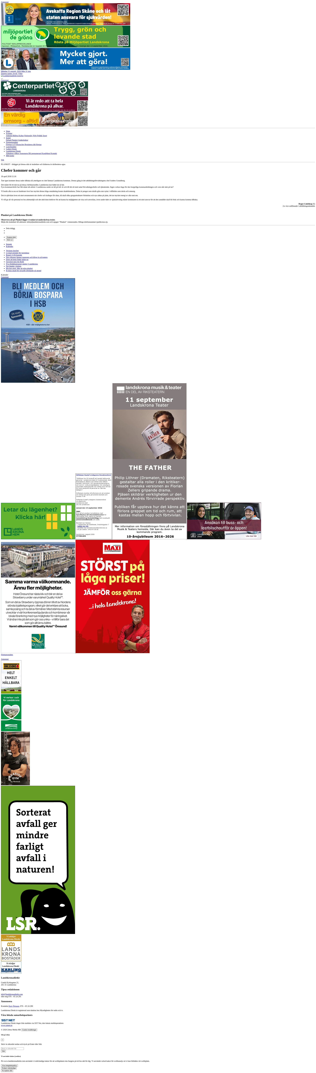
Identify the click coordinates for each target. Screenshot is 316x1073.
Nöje (35, 136)
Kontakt (54, 153)
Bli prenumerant (35, 153)
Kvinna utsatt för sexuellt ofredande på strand (23, 271)
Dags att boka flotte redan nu (17, 259)
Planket (15, 140)
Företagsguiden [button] (12, 142)
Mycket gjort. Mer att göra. (19, 268)
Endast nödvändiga (9, 1068)
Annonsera (24, 153)
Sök (3, 1051)
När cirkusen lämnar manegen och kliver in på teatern (27, 257)
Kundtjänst (46, 153)
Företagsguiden (7, 655)
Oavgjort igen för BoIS (15, 262)
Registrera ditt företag (33, 144)
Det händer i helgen (13, 266)
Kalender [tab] (9, 246)
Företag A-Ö (11, 144)
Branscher (20, 144)
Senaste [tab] (9, 244)
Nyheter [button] (9, 133)
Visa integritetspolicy (9, 1065)
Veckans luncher (12, 251)
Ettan (8, 131)
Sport (45, 136)
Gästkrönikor (23, 140)
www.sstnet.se (6, 1025)
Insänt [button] (8, 138)
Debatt (9, 140)
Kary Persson (14, 1006)
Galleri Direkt (11, 149)
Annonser (5, 2)
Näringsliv (28, 136)
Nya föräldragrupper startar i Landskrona (22, 264)
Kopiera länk (11, 237)
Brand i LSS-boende (14, 255)
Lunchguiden (11, 147)
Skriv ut (9, 240)
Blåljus (16, 136)
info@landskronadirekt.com (12, 994)
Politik (40, 136)
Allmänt (9, 136)
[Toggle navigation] (2, 78)
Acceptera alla (7, 1071)
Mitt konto (10, 156)
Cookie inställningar (29, 1030)
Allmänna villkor (13, 153)
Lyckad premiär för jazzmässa (17, 253)
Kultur (21, 136)
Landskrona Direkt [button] (13, 151)
